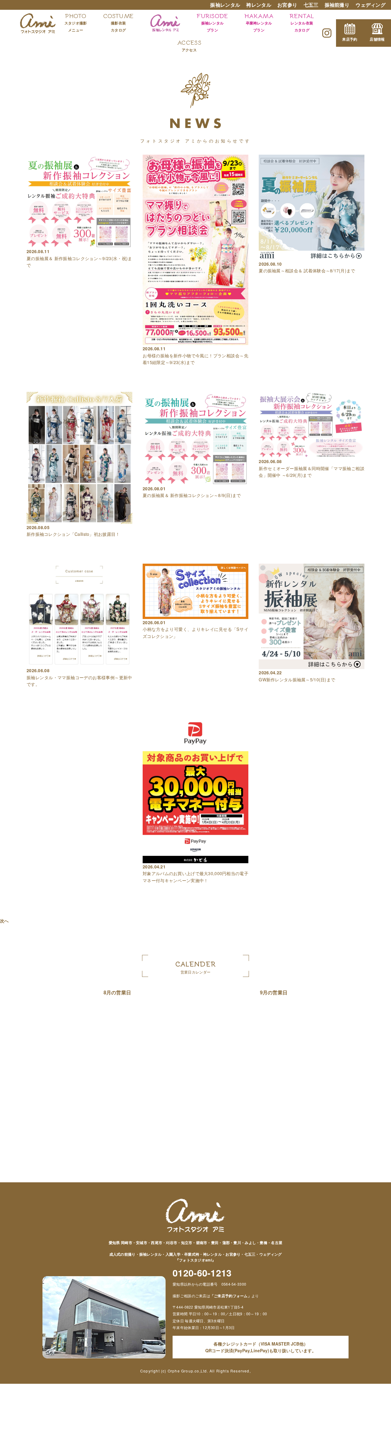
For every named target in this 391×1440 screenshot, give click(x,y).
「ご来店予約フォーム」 (230, 1295)
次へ (4, 921)
